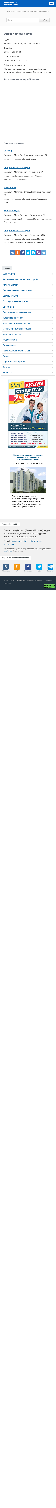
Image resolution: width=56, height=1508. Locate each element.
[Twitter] (28, 252)
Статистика (48, 580)
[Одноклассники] (17, 252)
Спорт (6, 356)
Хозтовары (10, 187)
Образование (9, 345)
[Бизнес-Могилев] (11, 3)
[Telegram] (43, 252)
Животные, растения (13, 318)
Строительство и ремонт (14, 362)
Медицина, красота (12, 334)
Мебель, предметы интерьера (17, 329)
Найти (44, 20)
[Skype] (33, 252)
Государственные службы (15, 301)
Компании (45, 12)
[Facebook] (22, 252)
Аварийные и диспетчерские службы (20, 279)
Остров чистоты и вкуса (17, 167)
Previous (12, 482)
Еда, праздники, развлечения (17, 312)
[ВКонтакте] (12, 252)
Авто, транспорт (10, 285)
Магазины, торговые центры (16, 323)
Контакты (7, 583)
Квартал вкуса (12, 210)
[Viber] (38, 252)
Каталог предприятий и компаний (28, 12)
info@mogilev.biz (19, 541)
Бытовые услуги (10, 296)
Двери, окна (8, 307)
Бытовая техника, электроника (17, 290)
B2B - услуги (9, 274)
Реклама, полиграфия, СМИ (16, 351)
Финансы (7, 373)
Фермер (8, 150)
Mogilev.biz (11, 12)
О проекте (21, 580)
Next (44, 482)
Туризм (6, 367)
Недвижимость (10, 340)
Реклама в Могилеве (34, 580)
